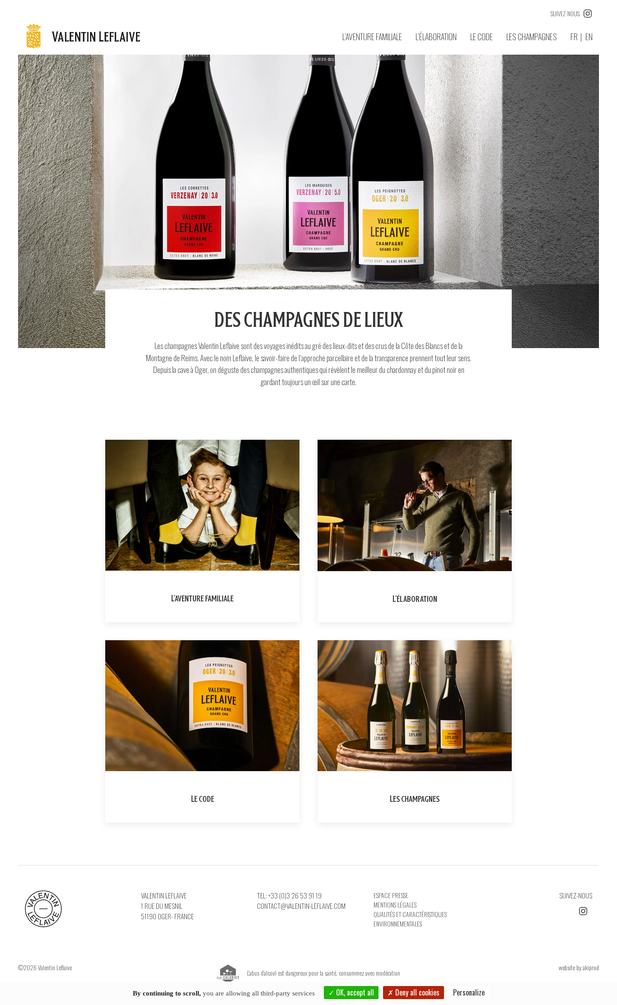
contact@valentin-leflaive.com (301, 906)
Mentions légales (395, 904)
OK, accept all (354, 992)
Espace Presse (391, 895)
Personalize (469, 992)
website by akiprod (579, 967)
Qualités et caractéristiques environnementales (410, 918)
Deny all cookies (416, 992)
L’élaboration (436, 36)
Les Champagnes (531, 36)
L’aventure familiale (372, 36)
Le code (481, 36)
